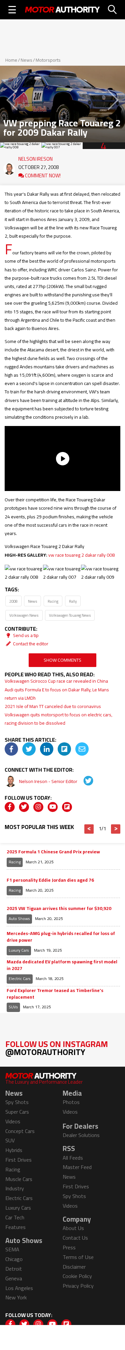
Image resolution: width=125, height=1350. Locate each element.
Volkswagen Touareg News (70, 615)
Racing (53, 601)
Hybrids (13, 1150)
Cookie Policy (77, 1276)
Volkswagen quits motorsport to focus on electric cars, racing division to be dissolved (58, 718)
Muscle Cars (18, 1179)
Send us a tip (25, 635)
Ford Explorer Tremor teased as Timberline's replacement (55, 993)
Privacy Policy (78, 1286)
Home (11, 60)
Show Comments (62, 660)
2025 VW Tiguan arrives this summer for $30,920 (59, 908)
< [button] (89, 829)
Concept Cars (20, 1131)
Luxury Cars (19, 950)
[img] (11, 749)
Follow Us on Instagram (56, 1048)
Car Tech (14, 1217)
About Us (73, 1228)
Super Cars (17, 1112)
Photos (71, 1102)
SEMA (12, 1249)
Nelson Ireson (35, 157)
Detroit (13, 1269)
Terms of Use (78, 1257)
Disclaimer (74, 1267)
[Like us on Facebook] (10, 807)
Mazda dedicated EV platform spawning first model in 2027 (62, 965)
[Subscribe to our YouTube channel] (53, 807)
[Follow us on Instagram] (38, 807)
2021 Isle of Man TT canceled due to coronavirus (53, 706)
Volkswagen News (23, 615)
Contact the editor (30, 643)
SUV (10, 1140)
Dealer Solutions (81, 1135)
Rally (73, 601)
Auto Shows (19, 918)
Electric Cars (20, 978)
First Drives (18, 1160)
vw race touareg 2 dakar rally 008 (81, 555)
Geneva (13, 1278)
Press (69, 1247)
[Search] (112, 9)
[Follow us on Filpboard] (67, 807)
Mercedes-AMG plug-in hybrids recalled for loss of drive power (61, 936)
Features (15, 1227)
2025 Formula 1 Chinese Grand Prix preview (53, 852)
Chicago (14, 1259)
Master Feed (77, 1167)
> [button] (116, 829)
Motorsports (48, 60)
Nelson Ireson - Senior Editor (48, 781)
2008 (13, 601)
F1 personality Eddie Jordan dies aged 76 (50, 880)
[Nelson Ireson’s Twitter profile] (83, 781)
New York (16, 1297)
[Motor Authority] (62, 9)
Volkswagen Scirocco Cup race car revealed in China (56, 681)
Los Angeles (19, 1288)
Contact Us (75, 1238)
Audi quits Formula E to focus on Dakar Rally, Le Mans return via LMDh (57, 693)
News (26, 60)
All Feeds (73, 1158)
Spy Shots (17, 1102)
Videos (12, 1121)
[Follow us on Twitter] (24, 807)
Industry (14, 1188)
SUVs (13, 1007)
